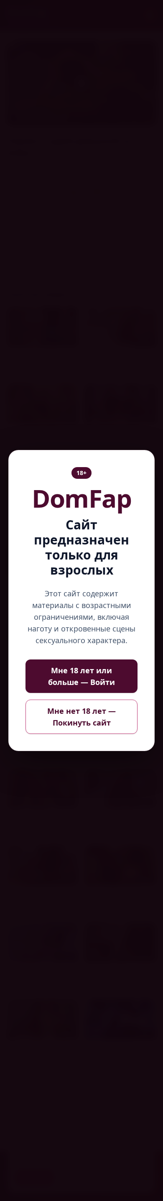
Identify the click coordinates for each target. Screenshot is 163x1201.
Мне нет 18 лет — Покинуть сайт (81, 717)
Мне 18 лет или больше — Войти (81, 676)
